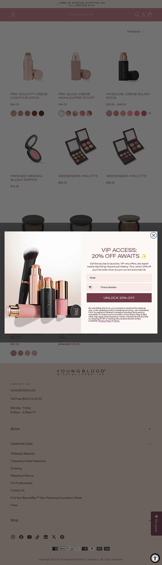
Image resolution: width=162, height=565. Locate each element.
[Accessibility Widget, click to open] (155, 558)
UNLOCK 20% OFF (119, 298)
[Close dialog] (154, 235)
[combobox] (93, 287)
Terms (116, 321)
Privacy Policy (104, 321)
